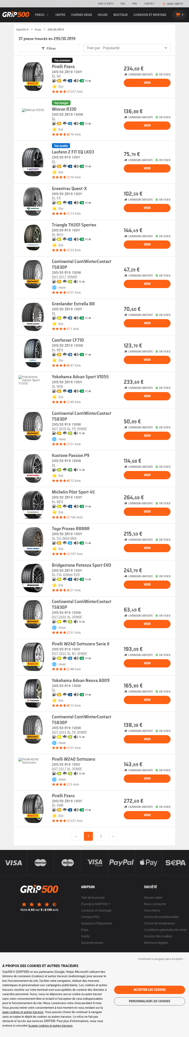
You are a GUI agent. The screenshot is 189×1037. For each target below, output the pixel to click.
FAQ (123, 3)
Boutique (120, 15)
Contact (149, 3)
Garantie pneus (92, 942)
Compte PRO (90, 917)
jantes (60, 15)
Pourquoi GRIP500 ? (95, 904)
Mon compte (174, 4)
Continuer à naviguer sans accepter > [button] (161, 959)
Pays (84, 929)
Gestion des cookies (158, 936)
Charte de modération (159, 923)
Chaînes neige (81, 15)
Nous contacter (155, 904)
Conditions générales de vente (165, 929)
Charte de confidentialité (161, 917)
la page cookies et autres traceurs (50, 1025)
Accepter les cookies (150, 989)
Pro (134, 3)
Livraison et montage (149, 15)
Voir (147, 82)
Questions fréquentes (96, 923)
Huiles (103, 15)
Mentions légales (156, 942)
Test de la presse (93, 897)
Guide (85, 936)
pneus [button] (40, 15)
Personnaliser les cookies (149, 1001)
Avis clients (105, 3)
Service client (153, 897)
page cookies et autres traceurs (23, 1012)
